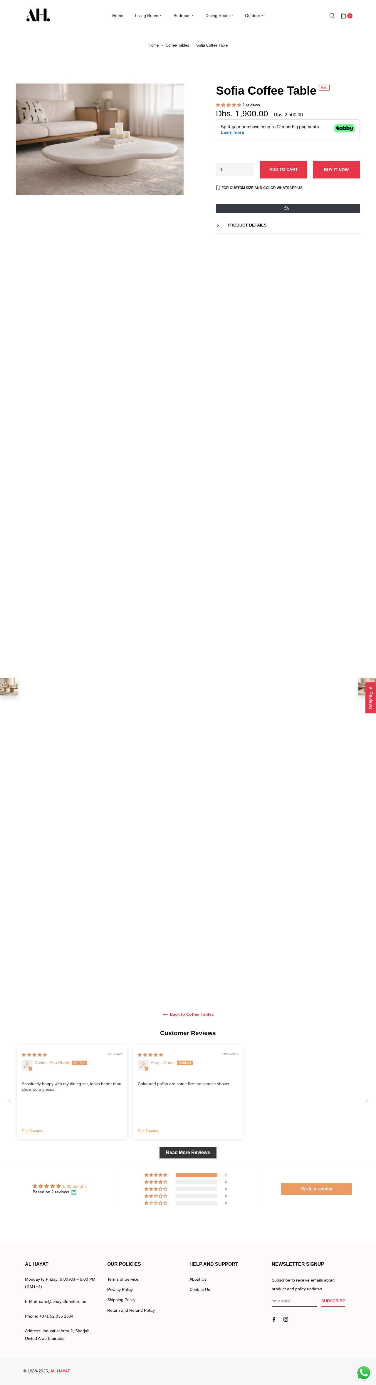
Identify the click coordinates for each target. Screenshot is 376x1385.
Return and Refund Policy (131, 1310)
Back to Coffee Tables (191, 1014)
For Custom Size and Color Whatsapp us (262, 188)
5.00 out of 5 (75, 1186)
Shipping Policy (121, 1299)
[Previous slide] (9, 1100)
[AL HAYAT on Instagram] (285, 1319)
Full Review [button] (32, 1131)
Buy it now (336, 169)
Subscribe (333, 1301)
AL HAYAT (60, 1371)
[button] (229, 105)
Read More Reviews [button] (188, 1152)
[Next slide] (366, 1100)
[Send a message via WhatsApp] (364, 1373)
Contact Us (199, 1289)
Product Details (246, 225)
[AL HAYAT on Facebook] (274, 1319)
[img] (34, 1054)
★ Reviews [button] (370, 697)
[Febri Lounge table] (9, 686)
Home (154, 45)
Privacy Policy (120, 1289)
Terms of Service (122, 1279)
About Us (198, 1279)
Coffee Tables (177, 45)
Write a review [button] (316, 1188)
